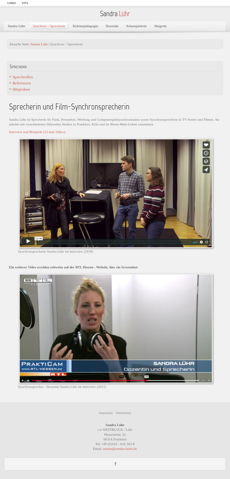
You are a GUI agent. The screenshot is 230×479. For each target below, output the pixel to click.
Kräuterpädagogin (85, 26)
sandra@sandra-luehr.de (120, 449)
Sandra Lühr (16, 26)
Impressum (106, 413)
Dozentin (112, 26)
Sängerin (160, 26)
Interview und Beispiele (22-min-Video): (37, 132)
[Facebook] (115, 463)
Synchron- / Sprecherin (49, 26)
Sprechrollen (23, 77)
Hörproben (21, 89)
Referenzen (22, 83)
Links (11, 3)
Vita (25, 3)
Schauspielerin (136, 26)
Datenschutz (123, 413)
